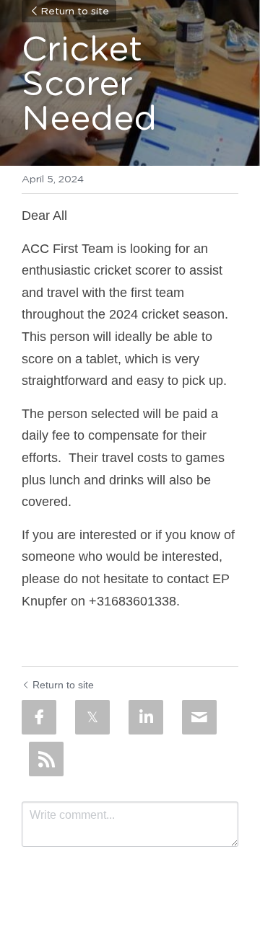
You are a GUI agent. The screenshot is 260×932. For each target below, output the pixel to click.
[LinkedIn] (146, 717)
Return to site (74, 11)
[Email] (199, 717)
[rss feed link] (46, 759)
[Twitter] (92, 717)
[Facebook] (39, 717)
